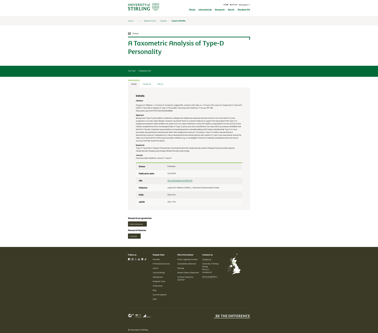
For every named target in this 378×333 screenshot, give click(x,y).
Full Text (132, 71)
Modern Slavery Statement (188, 272)
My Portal (233, 5)
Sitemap (180, 268)
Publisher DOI (145, 71)
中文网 (225, 5)
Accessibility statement (186, 264)
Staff (155, 299)
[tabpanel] (189, 149)
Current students (160, 295)
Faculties (156, 259)
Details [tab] (134, 84)
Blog (154, 290)
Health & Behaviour (136, 224)
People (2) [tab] (147, 84)
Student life (244, 9)
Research (220, 9)
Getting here (158, 277)
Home (130, 21)
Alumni (155, 268)
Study (192, 9)
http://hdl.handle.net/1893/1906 (179, 180)
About (231, 9)
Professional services (161, 264)
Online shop (157, 286)
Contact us (206, 259)
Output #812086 (178, 21)
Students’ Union (159, 281)
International (205, 9)
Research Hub (149, 21)
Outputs (163, 21)
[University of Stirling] (143, 7)
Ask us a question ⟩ (209, 277)
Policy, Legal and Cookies (187, 259)
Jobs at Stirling (159, 272)
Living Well (133, 236)
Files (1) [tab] (160, 84)
